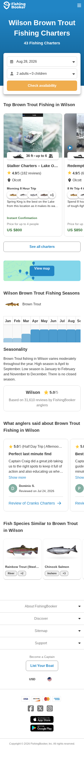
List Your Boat (42, 666)
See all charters (42, 246)
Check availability (42, 85)
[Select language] (49, 679)
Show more (17, 477)
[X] (40, 709)
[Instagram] (50, 709)
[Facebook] (31, 709)
